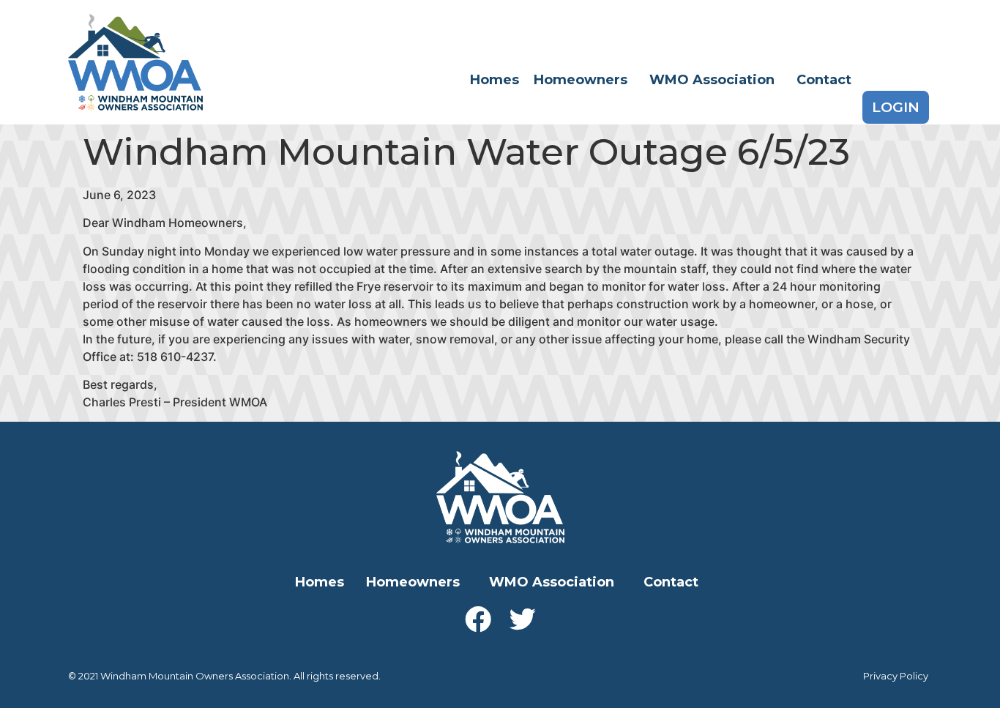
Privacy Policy (895, 676)
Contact (823, 80)
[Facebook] (478, 619)
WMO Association (712, 80)
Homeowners (580, 80)
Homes (494, 80)
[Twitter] (523, 619)
